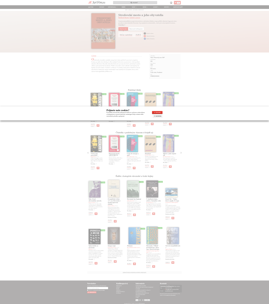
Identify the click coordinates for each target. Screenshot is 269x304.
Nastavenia (158, 116)
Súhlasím (157, 112)
